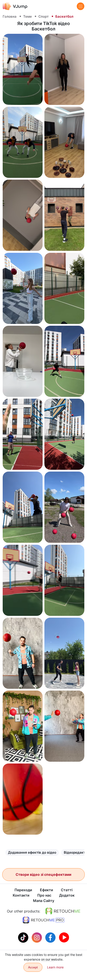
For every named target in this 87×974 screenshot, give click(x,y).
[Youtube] (64, 937)
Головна (10, 16)
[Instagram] (37, 937)
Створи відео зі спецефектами (43, 874)
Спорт (43, 16)
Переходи (23, 890)
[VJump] (15, 6)
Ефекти (46, 890)
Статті (66, 890)
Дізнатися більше (22, 97)
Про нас (44, 895)
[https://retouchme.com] (63, 911)
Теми (27, 16)
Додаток (67, 895)
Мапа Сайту (43, 900)
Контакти (21, 895)
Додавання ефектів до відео (32, 852)
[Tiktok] (23, 937)
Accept (33, 967)
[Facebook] (51, 937)
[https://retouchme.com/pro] (43, 920)
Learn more (55, 967)
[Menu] (80, 6)
